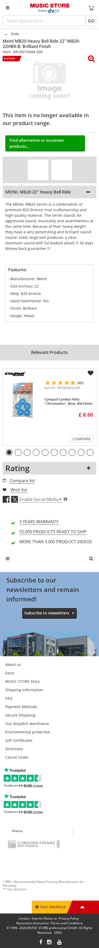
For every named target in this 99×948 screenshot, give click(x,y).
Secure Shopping (20, 715)
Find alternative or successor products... (37, 143)
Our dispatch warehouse (27, 723)
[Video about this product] (38, 170)
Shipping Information (24, 689)
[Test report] (61, 170)
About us (13, 664)
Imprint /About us (44, 918)
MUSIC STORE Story (22, 681)
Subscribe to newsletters (46, 612)
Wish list (19, 490)
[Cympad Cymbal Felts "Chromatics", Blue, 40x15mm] (22, 400)
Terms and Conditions (67, 923)
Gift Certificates (18, 740)
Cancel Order (17, 757)
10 (90, 452)
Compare (82, 438)
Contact (24, 918)
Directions (14, 748)
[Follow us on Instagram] (49, 942)
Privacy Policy (69, 918)
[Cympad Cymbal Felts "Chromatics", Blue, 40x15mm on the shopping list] (90, 373)
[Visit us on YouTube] (59, 942)
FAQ (8, 698)
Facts (9, 672)
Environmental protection (27, 731)
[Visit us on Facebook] (40, 942)
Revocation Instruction (32, 923)
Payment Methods (21, 706)
